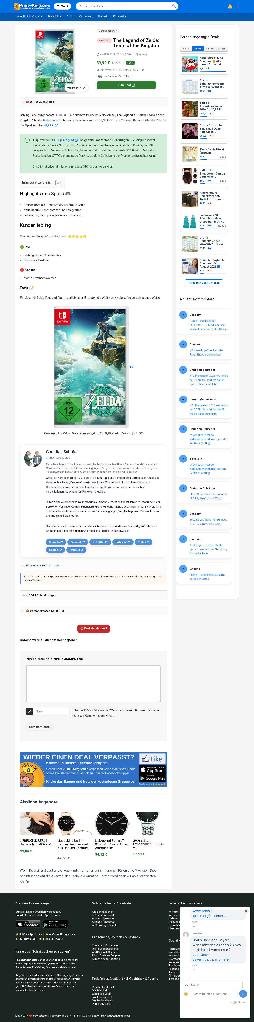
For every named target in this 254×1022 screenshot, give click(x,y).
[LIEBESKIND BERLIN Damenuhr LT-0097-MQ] (37, 815)
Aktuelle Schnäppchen (29, 16)
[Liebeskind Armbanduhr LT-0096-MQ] (150, 815)
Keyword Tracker (179, 955)
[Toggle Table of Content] (57, 183)
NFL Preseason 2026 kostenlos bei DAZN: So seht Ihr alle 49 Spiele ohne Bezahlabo (209, 380)
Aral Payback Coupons (105, 952)
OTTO (140, 70)
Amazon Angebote (103, 921)
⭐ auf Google (51, 939)
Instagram (121, 542)
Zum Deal (124, 85)
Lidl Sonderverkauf (103, 915)
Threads (174, 978)
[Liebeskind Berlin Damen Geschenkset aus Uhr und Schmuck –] (74, 815)
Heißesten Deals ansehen (204, 282)
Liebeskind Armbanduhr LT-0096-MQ (148, 844)
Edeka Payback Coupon (106, 955)
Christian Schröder (63, 451)
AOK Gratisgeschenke (105, 925)
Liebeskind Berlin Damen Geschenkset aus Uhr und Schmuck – (73, 846)
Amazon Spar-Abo (103, 918)
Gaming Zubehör (108, 31)
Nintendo (49, 120)
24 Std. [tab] (198, 48)
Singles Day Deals (102, 1000)
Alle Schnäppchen (102, 911)
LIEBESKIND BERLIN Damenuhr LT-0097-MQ (37, 842)
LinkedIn (53, 550)
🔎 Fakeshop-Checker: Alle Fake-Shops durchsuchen (206, 352)
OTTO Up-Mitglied (61, 140)
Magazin (103, 16)
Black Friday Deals (102, 997)
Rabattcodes (23, 967)
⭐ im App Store (29, 934)
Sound (242, 1002)
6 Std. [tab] (186, 48)
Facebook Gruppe (179, 968)
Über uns (174, 928)
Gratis (70, 16)
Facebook (76, 542)
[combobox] (127, 6)
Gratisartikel (57, 963)
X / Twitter (98, 542)
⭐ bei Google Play (60, 934)
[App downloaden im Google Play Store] (55, 924)
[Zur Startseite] (34, 6)
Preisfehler (55, 16)
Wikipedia (54, 542)
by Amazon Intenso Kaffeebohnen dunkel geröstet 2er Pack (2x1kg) (209, 439)
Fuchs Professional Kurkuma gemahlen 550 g (207, 577)
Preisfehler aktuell (103, 987)
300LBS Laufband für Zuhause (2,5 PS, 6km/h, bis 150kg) (208, 496)
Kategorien (120, 16)
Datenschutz (176, 918)
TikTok (142, 542)
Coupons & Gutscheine (105, 945)
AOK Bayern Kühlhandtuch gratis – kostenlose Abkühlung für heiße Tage (208, 549)
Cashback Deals (101, 993)
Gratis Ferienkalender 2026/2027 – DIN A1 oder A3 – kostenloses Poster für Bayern (209, 325)
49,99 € (49, 125)
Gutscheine (86, 16)
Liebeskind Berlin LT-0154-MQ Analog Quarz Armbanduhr (112, 844)
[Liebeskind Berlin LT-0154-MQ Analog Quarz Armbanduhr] (112, 815)
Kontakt (173, 911)
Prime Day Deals (101, 1003)
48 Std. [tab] (210, 48)
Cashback (51, 967)
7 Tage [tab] (221, 48)
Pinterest (75, 550)
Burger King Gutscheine (106, 958)
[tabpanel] (204, 165)
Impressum (175, 915)
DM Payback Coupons (105, 948)
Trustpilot (25, 939)
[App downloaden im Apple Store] (28, 924)
